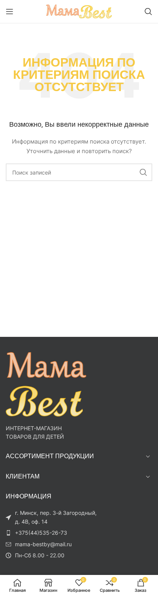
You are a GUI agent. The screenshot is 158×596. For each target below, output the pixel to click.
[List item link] (54, 533)
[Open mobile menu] (9, 11)
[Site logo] (79, 11)
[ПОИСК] (143, 172)
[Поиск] (148, 11)
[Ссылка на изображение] (46, 383)
